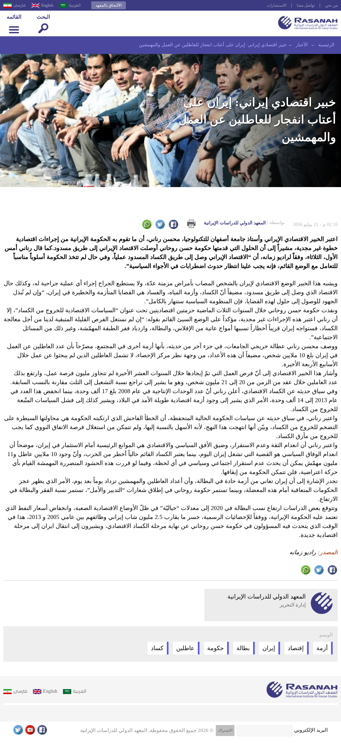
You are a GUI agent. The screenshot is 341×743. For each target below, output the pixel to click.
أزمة (322, 648)
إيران (268, 648)
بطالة (243, 648)
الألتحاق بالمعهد (109, 5)
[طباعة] (191, 224)
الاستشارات (276, 5)
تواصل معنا (306, 5)
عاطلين (185, 648)
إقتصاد (296, 648)
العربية (75, 5)
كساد (157, 648)
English (47, 5)
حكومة (215, 648)
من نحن (331, 5)
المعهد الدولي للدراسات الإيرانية (244, 222)
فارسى (19, 5)
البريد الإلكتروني (311, 730)
